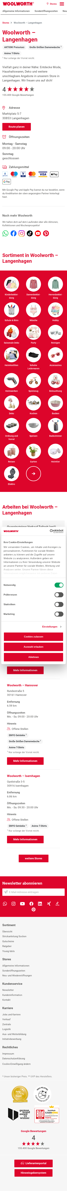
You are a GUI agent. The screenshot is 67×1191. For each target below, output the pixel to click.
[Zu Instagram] (22, 233)
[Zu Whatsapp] (5, 233)
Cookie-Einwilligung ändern (16, 1064)
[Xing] (49, 903)
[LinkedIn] (40, 903)
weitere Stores (33, 858)
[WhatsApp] (5, 903)
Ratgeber (7, 946)
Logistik (6, 1029)
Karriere (7, 1008)
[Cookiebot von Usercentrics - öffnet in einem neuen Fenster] (49, 531)
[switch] (59, 594)
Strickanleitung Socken (14, 936)
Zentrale (6, 1024)
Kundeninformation (12, 995)
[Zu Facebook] (13, 233)
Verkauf (6, 1019)
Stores (6, 959)
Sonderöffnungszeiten (46, 11)
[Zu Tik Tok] (30, 233)
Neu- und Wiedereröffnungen (17, 975)
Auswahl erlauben (33, 646)
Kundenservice (12, 984)
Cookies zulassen (33, 636)
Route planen (17, 126)
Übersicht (7, 931)
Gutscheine (8, 941)
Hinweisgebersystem (33, 1172)
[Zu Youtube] (38, 233)
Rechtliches (10, 1047)
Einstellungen (49, 626)
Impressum (8, 1053)
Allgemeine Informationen (16, 11)
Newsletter (8, 990)
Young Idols (8, 951)
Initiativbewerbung (11, 1039)
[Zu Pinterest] (46, 233)
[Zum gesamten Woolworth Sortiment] (33, 473)
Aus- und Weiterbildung (14, 1034)
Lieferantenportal (36, 1163)
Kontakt (6, 999)
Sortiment (8, 925)
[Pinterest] (34, 909)
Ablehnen (33, 657)
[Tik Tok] (57, 903)
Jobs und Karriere (11, 1014)
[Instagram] (13, 903)
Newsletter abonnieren (22, 883)
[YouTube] (22, 903)
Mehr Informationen (25, 670)
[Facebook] (31, 903)
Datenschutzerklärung (13, 1058)
